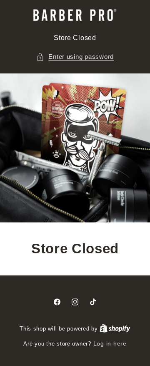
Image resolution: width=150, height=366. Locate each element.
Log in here (110, 344)
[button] (75, 57)
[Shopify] (115, 329)
